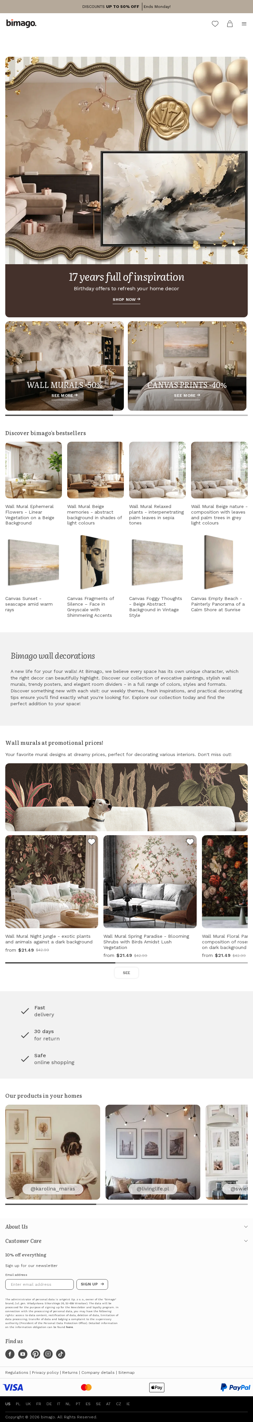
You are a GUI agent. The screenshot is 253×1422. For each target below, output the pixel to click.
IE (128, 1404)
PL (18, 1404)
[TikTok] (60, 1354)
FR (38, 1404)
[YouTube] (23, 1354)
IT (58, 1404)
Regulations (16, 1372)
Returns (70, 1372)
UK (28, 1404)
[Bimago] (22, 23)
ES (88, 1404)
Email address (16, 1275)
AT (108, 1404)
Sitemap (126, 1372)
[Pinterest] (35, 1354)
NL (68, 1404)
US (8, 1404)
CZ (118, 1404)
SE (98, 1404)
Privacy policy (45, 1372)
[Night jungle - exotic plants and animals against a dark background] (91, 842)
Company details (98, 1372)
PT (78, 1404)
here (69, 1327)
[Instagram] (48, 1354)
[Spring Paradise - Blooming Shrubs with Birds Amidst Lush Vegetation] (190, 842)
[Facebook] (9, 1354)
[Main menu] (244, 24)
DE (49, 1404)
